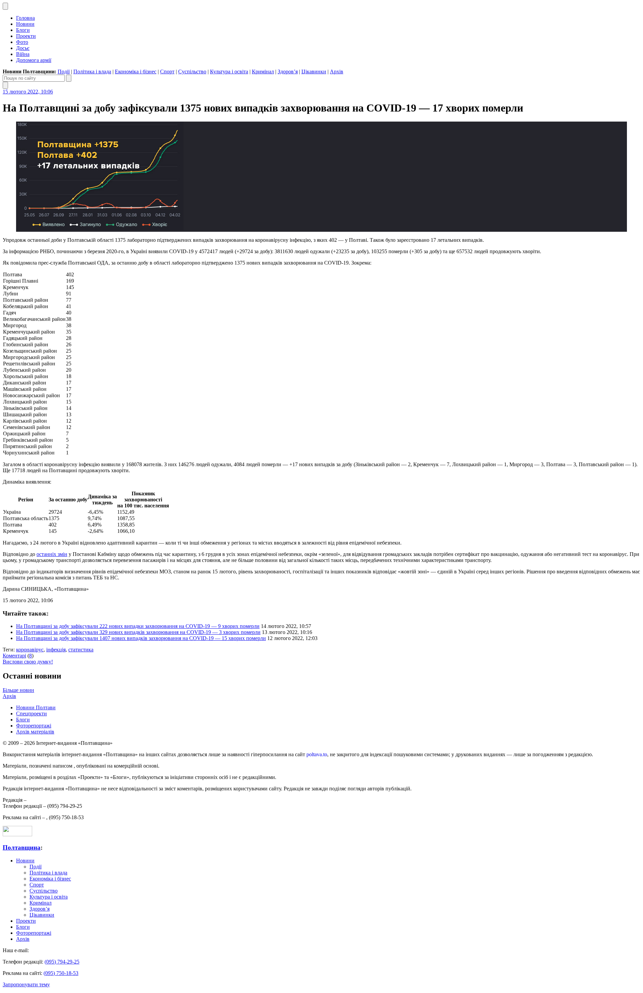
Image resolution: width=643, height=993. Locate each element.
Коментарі (14, 655)
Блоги (23, 30)
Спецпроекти (31, 713)
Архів (336, 71)
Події (64, 71)
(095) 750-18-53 (61, 973)
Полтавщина (22, 847)
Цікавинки (313, 71)
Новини (25, 24)
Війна (22, 54)
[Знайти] (68, 78)
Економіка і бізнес (135, 71)
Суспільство (192, 71)
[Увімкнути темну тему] (5, 6)
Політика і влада (92, 71)
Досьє (22, 48)
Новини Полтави (36, 707)
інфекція (56, 649)
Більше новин (18, 690)
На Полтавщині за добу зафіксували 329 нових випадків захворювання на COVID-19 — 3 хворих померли (138, 632)
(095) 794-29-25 (62, 962)
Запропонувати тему (26, 984)
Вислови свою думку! (28, 661)
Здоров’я (288, 71)
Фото (22, 42)
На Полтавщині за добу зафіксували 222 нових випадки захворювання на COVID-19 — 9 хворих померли (138, 626)
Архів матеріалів (35, 731)
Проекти (26, 36)
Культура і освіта (229, 71)
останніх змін (52, 554)
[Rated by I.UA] (17, 834)
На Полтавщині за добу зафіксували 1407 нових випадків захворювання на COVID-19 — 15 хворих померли (141, 638)
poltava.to (316, 754)
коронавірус (30, 649)
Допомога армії (33, 60)
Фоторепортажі (33, 725)
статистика (80, 649)
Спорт (167, 71)
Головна (25, 18)
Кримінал (263, 71)
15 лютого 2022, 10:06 (28, 91)
